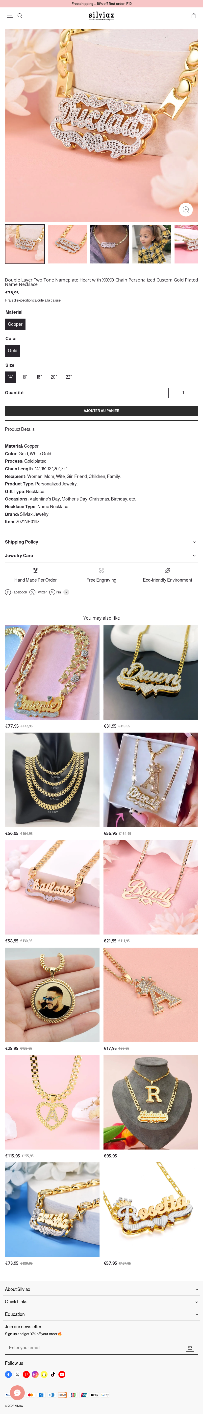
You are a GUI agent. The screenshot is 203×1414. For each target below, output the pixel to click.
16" (24, 377)
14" (10, 377)
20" (54, 377)
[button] (10, 16)
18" (39, 377)
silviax (19, 1406)
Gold (12, 350)
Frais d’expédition (19, 300)
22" (69, 377)
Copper (15, 324)
